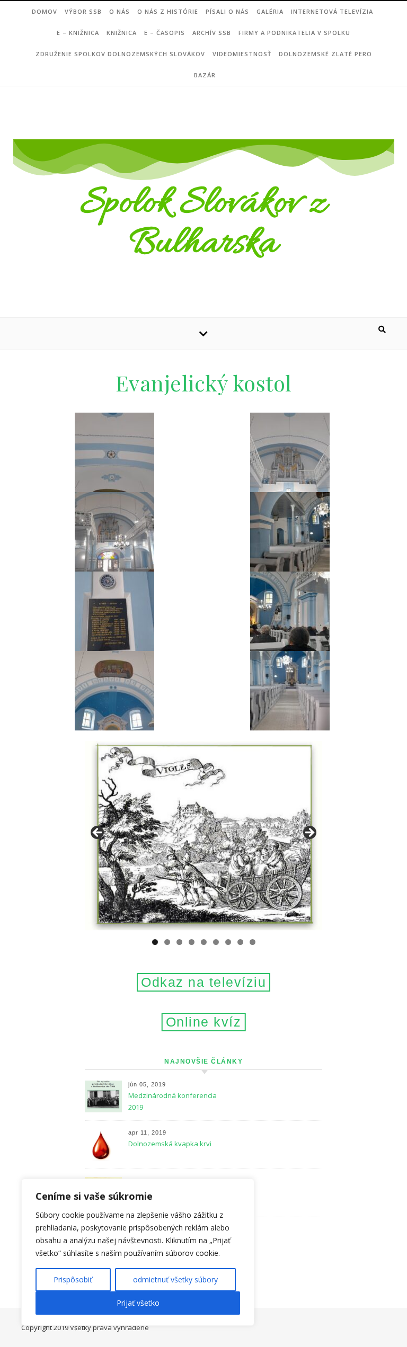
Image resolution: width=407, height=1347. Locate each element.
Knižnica (122, 33)
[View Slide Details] (203, 836)
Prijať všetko (138, 1303)
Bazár (205, 75)
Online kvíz (204, 1021)
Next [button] (309, 833)
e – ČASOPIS (164, 33)
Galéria (270, 11)
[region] (137, 1252)
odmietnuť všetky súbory (175, 1279)
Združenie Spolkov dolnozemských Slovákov (120, 54)
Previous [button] (98, 833)
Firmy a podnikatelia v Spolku (294, 33)
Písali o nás (227, 11)
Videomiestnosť (242, 54)
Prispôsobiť (73, 1279)
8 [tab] (240, 942)
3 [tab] (179, 942)
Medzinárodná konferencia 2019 (172, 1101)
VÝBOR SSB (83, 11)
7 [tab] (228, 942)
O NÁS (119, 11)
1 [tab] (155, 942)
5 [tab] (204, 942)
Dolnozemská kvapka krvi (169, 1143)
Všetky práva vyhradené (109, 1327)
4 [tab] (191, 942)
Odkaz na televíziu (203, 982)
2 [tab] (167, 942)
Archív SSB (211, 33)
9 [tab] (252, 942)
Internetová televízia (332, 11)
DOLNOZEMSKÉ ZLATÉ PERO (325, 54)
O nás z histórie (167, 11)
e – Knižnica (78, 33)
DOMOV (44, 11)
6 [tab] (216, 942)
